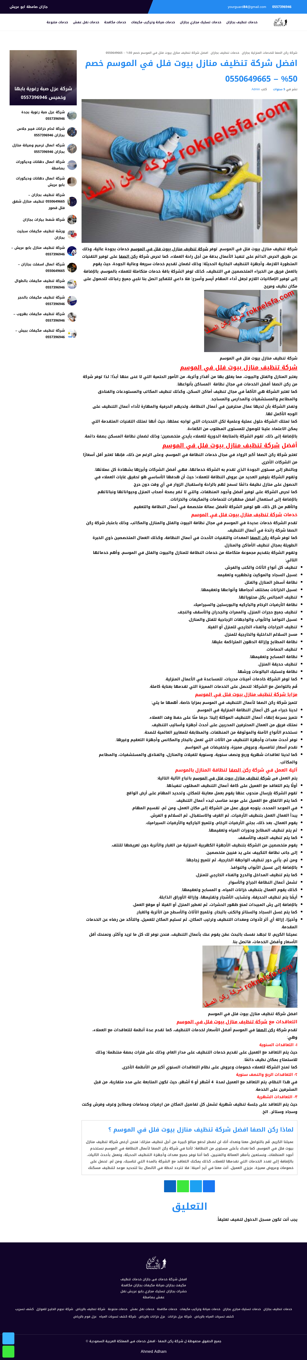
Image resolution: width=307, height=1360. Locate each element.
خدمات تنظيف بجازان (242, 22)
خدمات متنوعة (57, 22)
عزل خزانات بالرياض (152, 1316)
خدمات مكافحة (115, 22)
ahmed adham (153, 1351)
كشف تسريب (24, 1309)
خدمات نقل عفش (86, 22)
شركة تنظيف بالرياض (90, 1309)
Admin (256, 89)
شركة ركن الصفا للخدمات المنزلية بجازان (269, 52)
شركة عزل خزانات (180, 1316)
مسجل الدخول (257, 1219)
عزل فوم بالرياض (85, 1316)
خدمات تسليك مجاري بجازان (200, 22)
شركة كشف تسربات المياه (117, 1316)
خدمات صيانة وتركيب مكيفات (153, 22)
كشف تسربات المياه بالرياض (214, 1316)
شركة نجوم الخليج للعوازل (54, 1309)
